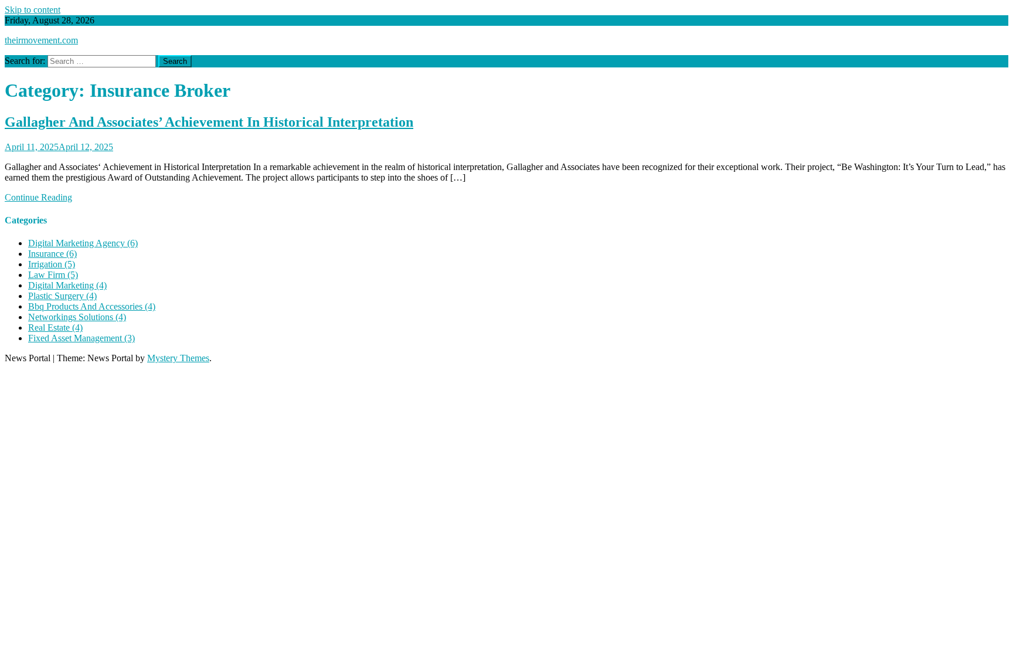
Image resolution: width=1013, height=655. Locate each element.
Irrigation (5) (51, 264)
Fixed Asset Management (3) (81, 338)
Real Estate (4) (55, 327)
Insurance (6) (52, 254)
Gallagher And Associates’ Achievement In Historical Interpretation (209, 122)
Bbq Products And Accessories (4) (91, 306)
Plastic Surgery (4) (62, 296)
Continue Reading (38, 197)
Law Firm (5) (53, 275)
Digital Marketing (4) (67, 285)
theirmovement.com (41, 40)
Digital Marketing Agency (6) (83, 243)
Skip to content (32, 10)
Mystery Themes (178, 358)
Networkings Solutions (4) (77, 317)
